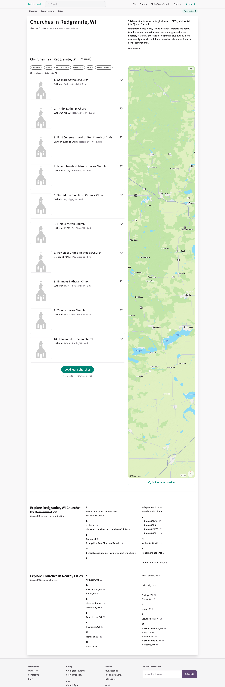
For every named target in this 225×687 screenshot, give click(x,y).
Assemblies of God (95, 515)
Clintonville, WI (93, 603)
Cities (60, 11)
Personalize (190, 11)
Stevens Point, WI (150, 618)
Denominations (47, 11)
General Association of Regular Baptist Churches (110, 553)
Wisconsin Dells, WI (151, 640)
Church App (72, 685)
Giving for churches (75, 670)
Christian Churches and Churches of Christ (107, 529)
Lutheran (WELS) (150, 533)
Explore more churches (163, 482)
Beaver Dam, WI (94, 589)
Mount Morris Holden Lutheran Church (77, 175)
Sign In (188, 4)
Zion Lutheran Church (77, 319)
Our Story (33, 670)
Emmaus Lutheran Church (77, 290)
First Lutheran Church (77, 233)
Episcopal (91, 539)
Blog (30, 679)
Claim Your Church (160, 4)
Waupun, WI (148, 636)
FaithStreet (34, 4)
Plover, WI (147, 599)
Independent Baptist (152, 507)
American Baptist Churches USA (102, 511)
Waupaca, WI (148, 632)
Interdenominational (152, 511)
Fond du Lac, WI (94, 617)
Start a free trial (74, 674)
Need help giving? (113, 674)
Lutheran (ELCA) (150, 521)
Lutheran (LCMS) (150, 529)
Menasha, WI (92, 636)
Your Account (111, 670)
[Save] (121, 79)
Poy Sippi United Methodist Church (77, 261)
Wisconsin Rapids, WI (152, 628)
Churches (33, 11)
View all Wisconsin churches (44, 580)
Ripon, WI (146, 609)
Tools (176, 4)
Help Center (110, 679)
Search (87, 59)
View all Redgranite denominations (47, 516)
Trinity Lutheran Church (77, 117)
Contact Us (33, 674)
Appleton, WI (92, 579)
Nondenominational (152, 552)
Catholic (90, 525)
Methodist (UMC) (150, 543)
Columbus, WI (93, 607)
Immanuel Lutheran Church (77, 348)
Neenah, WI (91, 646)
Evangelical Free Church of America (103, 543)
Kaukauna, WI (93, 627)
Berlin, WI (91, 593)
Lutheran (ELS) (149, 525)
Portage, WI (147, 595)
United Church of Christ (153, 562)
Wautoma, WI (148, 644)
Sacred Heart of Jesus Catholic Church (77, 204)
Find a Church (140, 4)
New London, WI (150, 575)
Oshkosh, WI (148, 585)
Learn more (134, 48)
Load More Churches (77, 370)
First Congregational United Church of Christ (77, 146)
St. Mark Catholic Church (77, 89)
